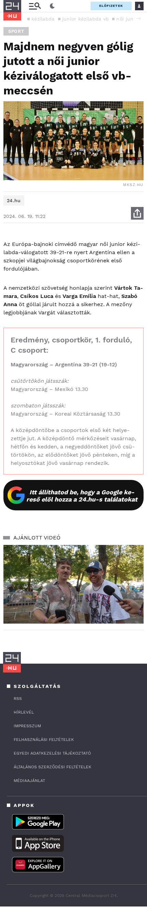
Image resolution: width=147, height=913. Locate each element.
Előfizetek (111, 6)
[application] (73, 584)
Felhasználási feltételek (44, 739)
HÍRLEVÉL (24, 712)
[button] (138, 18)
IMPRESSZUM (27, 725)
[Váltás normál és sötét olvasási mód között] (52, 6)
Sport (16, 31)
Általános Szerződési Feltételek (52, 767)
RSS (18, 698)
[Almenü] (35, 6)
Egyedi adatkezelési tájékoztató (52, 753)
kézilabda (43, 19)
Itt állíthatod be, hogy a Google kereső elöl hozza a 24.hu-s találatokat (81, 495)
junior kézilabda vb (85, 19)
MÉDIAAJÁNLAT (29, 780)
